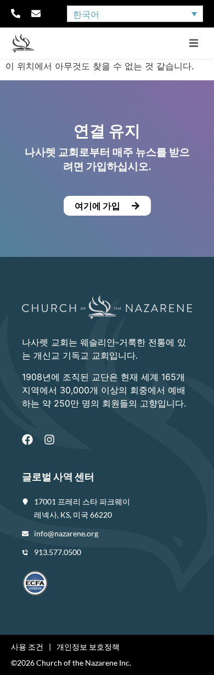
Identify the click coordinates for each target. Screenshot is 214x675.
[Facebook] (27, 439)
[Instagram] (49, 439)
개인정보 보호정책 (88, 646)
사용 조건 (27, 646)
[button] (193, 43)
